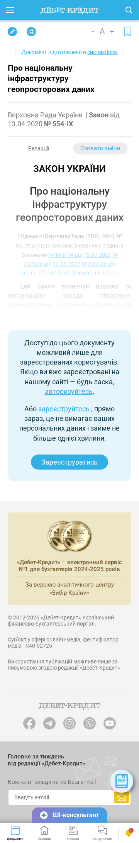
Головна (44, 838)
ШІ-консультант (76, 815)
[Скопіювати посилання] (12, 31)
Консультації (102, 838)
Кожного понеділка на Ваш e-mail (52, 782)
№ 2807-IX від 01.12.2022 (82, 273)
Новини (73, 838)
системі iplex (102, 52)
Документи (15, 838)
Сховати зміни (100, 148)
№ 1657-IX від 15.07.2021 (79, 255)
